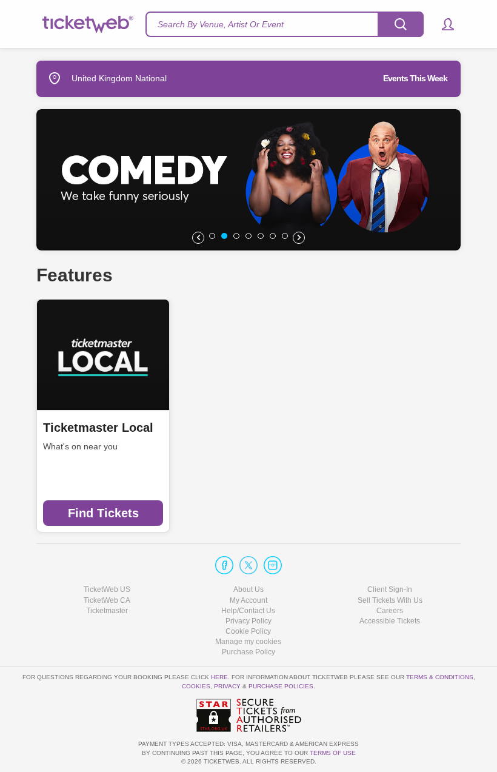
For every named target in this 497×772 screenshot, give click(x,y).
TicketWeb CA (107, 600)
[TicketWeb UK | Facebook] (224, 565)
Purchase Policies (280, 686)
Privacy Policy (248, 621)
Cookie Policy (248, 631)
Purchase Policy (248, 652)
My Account (248, 600)
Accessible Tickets (389, 621)
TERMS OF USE (333, 753)
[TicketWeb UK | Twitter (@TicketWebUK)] (248, 565)
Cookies (196, 686)
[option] (248, 179)
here (219, 677)
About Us (248, 589)
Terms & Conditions (439, 677)
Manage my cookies (248, 641)
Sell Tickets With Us (390, 600)
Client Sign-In (389, 589)
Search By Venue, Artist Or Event (221, 24)
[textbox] (284, 24)
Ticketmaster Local (98, 427)
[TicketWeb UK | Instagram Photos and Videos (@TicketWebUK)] (273, 565)
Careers (389, 610)
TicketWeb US (107, 589)
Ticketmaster (107, 610)
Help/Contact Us (248, 610)
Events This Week (415, 78)
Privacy (227, 686)
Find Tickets (103, 513)
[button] (442, 24)
